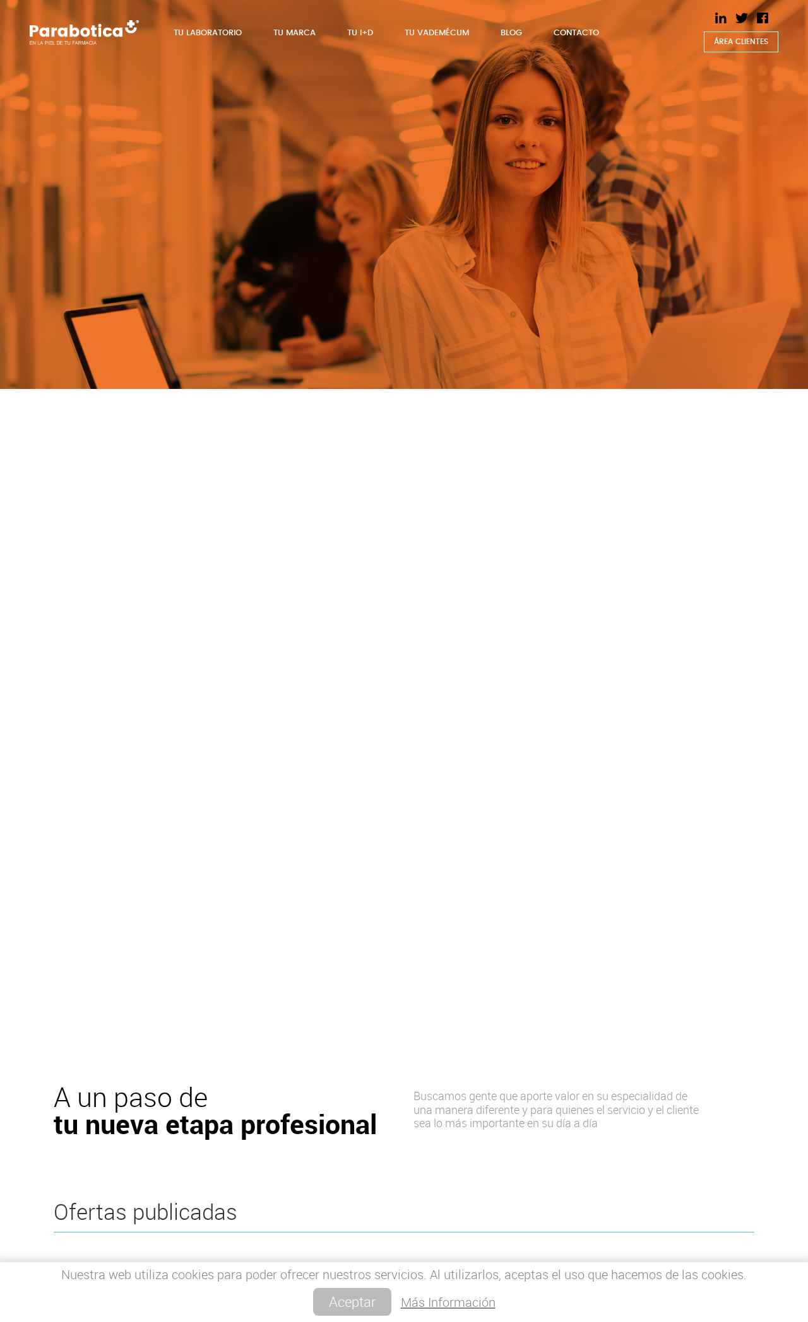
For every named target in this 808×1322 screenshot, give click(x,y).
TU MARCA (294, 33)
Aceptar (352, 1301)
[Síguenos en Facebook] (762, 18)
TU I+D (360, 33)
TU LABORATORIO (208, 33)
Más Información (448, 1302)
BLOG (511, 33)
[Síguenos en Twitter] (741, 18)
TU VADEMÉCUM (437, 33)
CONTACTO (576, 33)
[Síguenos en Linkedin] (721, 18)
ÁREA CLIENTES (741, 41)
